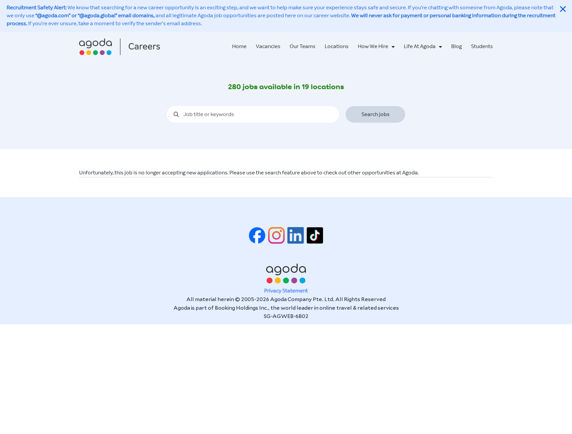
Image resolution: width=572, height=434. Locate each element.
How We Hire (373, 46)
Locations (337, 46)
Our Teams (302, 46)
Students (482, 46)
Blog (456, 46)
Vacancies (268, 46)
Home (239, 46)
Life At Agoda (420, 46)
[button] (563, 9)
